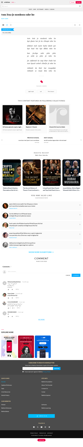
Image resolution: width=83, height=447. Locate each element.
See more (41, 319)
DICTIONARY (40, 9)
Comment (76, 275)
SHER (34, 9)
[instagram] (45, 427)
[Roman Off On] (7, 25)
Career (43, 392)
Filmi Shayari (51, 91)
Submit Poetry (5, 395)
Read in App (41, 440)
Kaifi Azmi (4, 18)
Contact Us (45, 388)
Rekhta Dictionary (6, 408)
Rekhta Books (5, 411)
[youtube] (41, 427)
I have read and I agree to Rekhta (37, 371)
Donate (72, 2)
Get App (78, 2)
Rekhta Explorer (46, 395)
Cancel (68, 275)
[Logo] (7, 2)
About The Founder (47, 385)
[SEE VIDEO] (3, 25)
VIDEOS (47, 9)
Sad (41, 91)
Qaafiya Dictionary (6, 385)
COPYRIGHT (50, 433)
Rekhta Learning (46, 408)
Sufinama (44, 404)
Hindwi (3, 404)
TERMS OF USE (42, 433)
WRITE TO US (43, 416)
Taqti (2, 388)
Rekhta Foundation (47, 381)
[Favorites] (75, 25)
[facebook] (34, 427)
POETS (30, 9)
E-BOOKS (52, 9)
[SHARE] (79, 25)
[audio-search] (80, 6)
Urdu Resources (5, 392)
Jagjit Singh (31, 91)
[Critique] (11, 25)
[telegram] (49, 427)
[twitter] (37, 427)
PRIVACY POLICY (34, 433)
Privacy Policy (47, 371)
